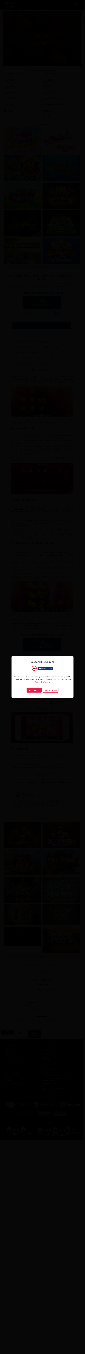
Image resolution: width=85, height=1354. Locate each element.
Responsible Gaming (42, 682)
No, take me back (51, 690)
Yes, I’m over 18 (34, 690)
